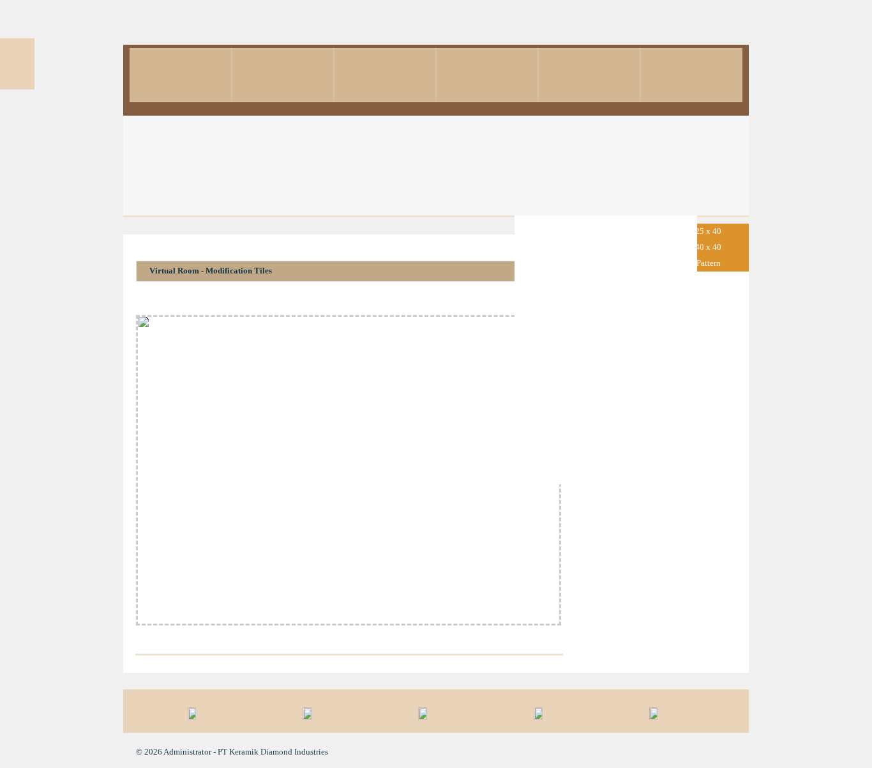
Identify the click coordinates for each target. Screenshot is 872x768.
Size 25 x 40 (700, 231)
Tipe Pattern (700, 263)
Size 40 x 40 (700, 247)
